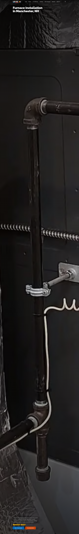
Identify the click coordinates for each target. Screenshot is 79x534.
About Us (58, 1)
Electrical (53, 1)
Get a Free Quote (18, 528)
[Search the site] (65, 2)
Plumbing (41, 1)
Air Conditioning (35, 1)
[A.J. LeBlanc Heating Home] (17, 2)
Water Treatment (47, 1)
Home (26, 1)
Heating (29, 1)
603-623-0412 (31, 528)
